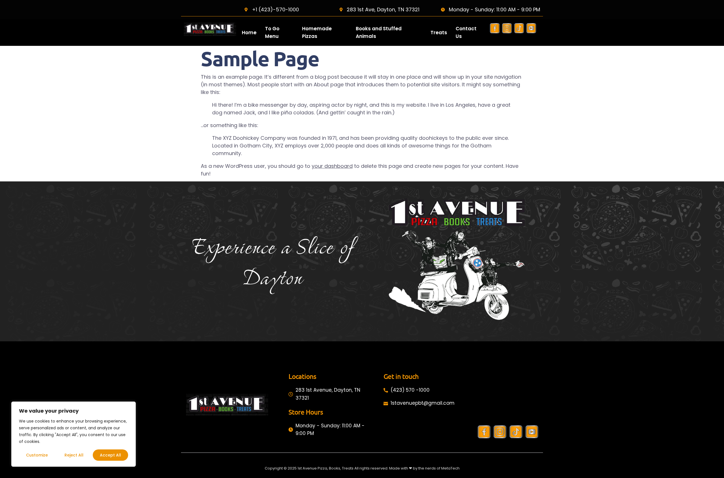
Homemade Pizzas (317, 32)
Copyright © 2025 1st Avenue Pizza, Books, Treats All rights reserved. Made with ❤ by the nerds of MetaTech (362, 468)
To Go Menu (272, 32)
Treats (438, 32)
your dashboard (332, 166)
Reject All (73, 455)
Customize (37, 455)
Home (249, 32)
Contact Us (466, 32)
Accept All (110, 455)
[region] (73, 434)
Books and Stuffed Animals (379, 32)
